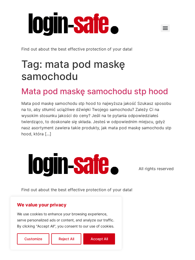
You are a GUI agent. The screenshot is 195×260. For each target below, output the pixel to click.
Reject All (66, 239)
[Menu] (165, 28)
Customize (33, 239)
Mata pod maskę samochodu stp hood (94, 91)
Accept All (99, 239)
